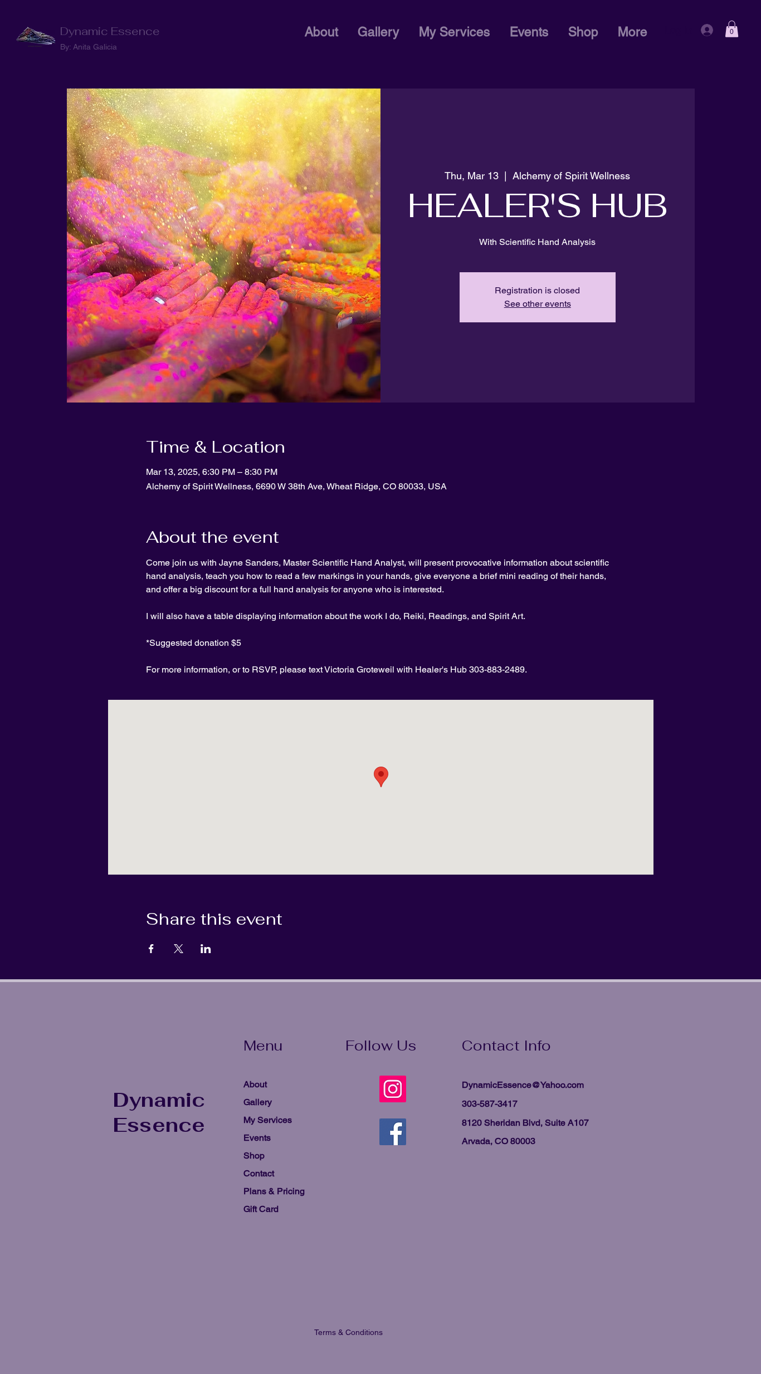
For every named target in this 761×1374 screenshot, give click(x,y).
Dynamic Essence (110, 31)
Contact (258, 1173)
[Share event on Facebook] (151, 948)
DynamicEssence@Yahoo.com (523, 1084)
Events (257, 1137)
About (255, 1084)
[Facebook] (392, 1131)
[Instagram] (392, 1089)
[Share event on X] (178, 948)
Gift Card (261, 1209)
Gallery (257, 1102)
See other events (537, 303)
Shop (254, 1155)
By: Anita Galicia (88, 46)
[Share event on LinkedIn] (206, 948)
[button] (732, 29)
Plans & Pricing (274, 1191)
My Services (267, 1120)
